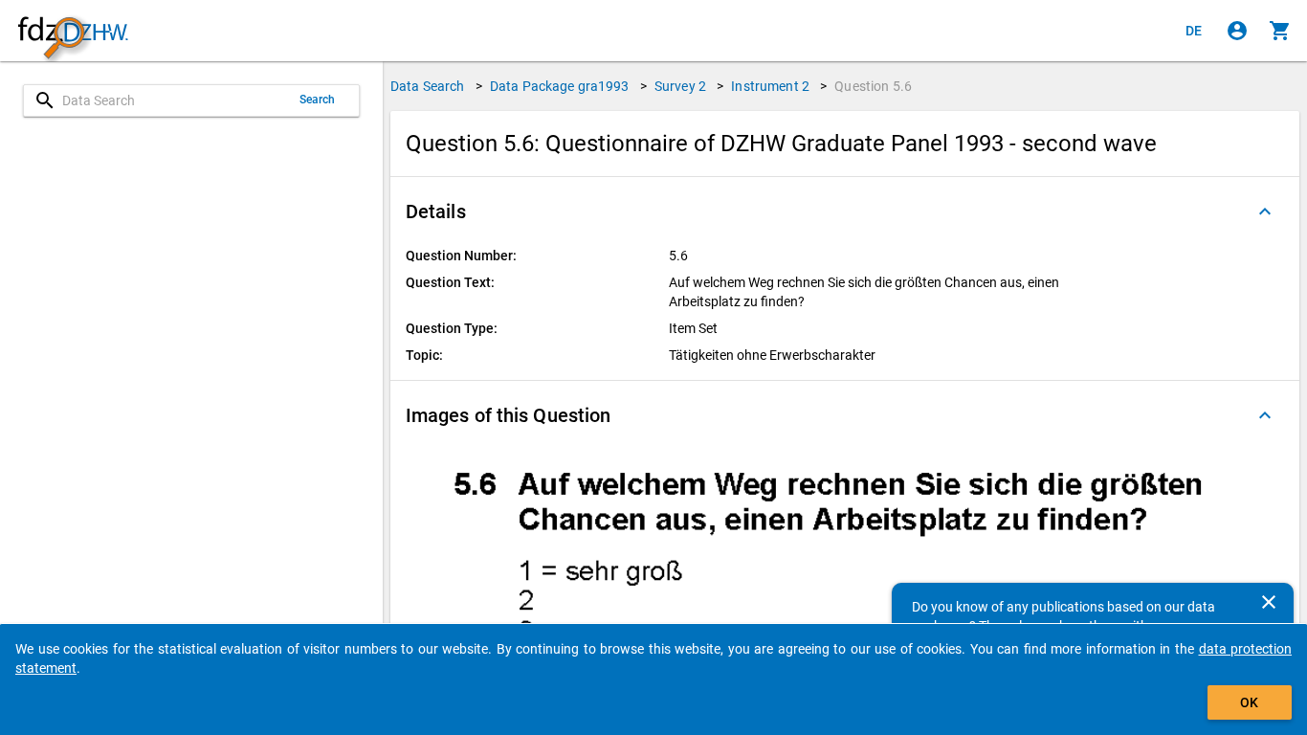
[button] (845, 211)
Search (317, 99)
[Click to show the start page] (73, 31)
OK (1249, 702)
